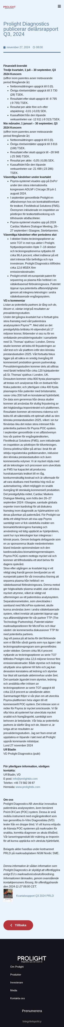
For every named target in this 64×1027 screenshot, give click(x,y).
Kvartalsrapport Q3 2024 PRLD (35, 895)
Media (13, 990)
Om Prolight (17, 966)
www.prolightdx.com (28, 787)
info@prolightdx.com (25, 778)
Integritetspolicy (32, 1021)
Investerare (16, 982)
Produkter (15, 974)
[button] (59, 6)
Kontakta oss (17, 998)
